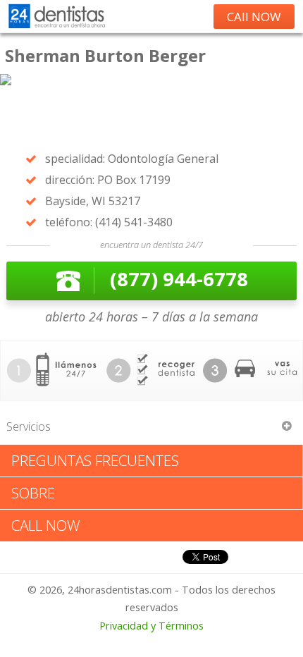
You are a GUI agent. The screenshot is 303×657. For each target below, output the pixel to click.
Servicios (28, 426)
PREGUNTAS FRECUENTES (95, 460)
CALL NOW (45, 525)
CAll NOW (254, 16)
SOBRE (33, 493)
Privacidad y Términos (151, 625)
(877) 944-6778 (179, 279)
